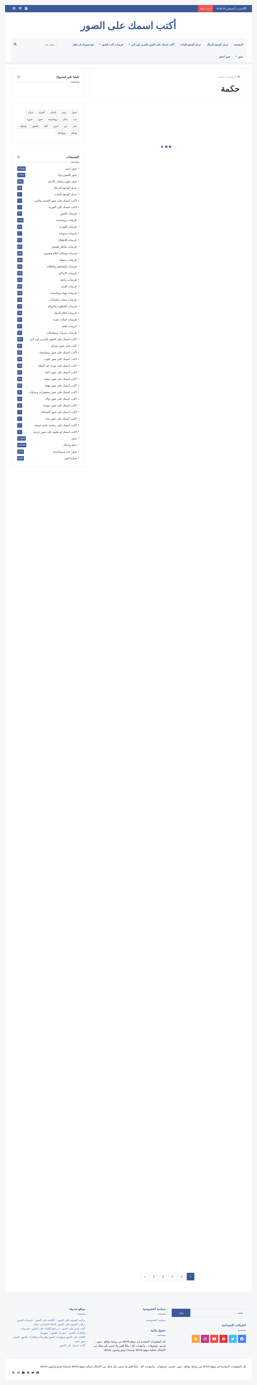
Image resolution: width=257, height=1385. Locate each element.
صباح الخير (70, 458)
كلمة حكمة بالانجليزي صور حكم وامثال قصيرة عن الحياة (208, 157)
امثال (30, 112)
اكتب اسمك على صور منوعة (60, 405)
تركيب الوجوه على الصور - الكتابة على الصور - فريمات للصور (51, 1320)
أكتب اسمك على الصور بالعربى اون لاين (152, 44)
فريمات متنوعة (68, 233)
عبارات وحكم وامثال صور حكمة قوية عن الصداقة (208, 350)
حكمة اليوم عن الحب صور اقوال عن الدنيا (132, 1219)
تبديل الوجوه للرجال (217, 44)
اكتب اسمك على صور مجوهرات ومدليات (53, 392)
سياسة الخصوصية (156, 1320)
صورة (30, 119)
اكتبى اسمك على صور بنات (61, 418)
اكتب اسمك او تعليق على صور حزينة (55, 431)
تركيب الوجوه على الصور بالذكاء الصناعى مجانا (59, 1324)
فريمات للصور (68, 213)
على (75, 125)
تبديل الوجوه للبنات (190, 44)
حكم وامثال (70, 444)
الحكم (53, 112)
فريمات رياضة (68, 279)
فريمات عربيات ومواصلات (61, 332)
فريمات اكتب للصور (112, 44)
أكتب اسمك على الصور (72, 1345)
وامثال (23, 125)
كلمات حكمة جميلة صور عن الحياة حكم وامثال (212, 283)
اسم (64, 112)
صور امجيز (224, 56)
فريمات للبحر (69, 286)
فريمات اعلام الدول (65, 312)
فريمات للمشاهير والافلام (62, 266)
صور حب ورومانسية (65, 451)
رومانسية (52, 119)
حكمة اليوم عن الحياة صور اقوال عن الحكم (214, 1250)
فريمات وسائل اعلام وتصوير (60, 253)
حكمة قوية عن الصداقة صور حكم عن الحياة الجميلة (130, 640)
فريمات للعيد (69, 326)
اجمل (74, 112)
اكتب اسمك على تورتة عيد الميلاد (57, 365)
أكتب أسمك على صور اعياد (61, 372)
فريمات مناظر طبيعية (64, 246)
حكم (65, 119)
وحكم (74, 132)
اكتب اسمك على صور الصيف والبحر (55, 200)
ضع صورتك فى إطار (83, 44)
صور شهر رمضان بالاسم (62, 181)
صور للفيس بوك (67, 174)
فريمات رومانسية (66, 220)
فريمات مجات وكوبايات (63, 299)
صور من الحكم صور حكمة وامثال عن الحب (132, 380)
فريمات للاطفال (67, 240)
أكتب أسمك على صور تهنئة (61, 385)
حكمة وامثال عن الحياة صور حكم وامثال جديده (212, 543)
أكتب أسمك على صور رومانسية (58, 352)
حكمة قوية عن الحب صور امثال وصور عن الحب (127, 767)
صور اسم (71, 168)
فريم (55, 125)
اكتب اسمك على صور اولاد (61, 398)
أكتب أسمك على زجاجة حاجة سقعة (55, 425)
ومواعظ (62, 132)
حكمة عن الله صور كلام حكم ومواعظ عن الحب (130, 833)
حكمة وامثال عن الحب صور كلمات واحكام (131, 573)
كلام (46, 125)
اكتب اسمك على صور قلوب (60, 359)
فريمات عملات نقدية (65, 319)
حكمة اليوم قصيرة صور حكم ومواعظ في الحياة (130, 1026)
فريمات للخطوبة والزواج (62, 306)
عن (65, 125)
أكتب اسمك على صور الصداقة (59, 412)
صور (240, 56)
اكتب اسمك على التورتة (63, 207)
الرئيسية (238, 44)
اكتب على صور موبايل (64, 345)
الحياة (42, 112)
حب (75, 119)
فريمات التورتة (68, 226)
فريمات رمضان (68, 259)
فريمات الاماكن (68, 273)
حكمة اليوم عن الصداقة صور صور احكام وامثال (130, 1153)
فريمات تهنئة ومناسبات (63, 293)
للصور (35, 125)
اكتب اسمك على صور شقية (60, 378)
